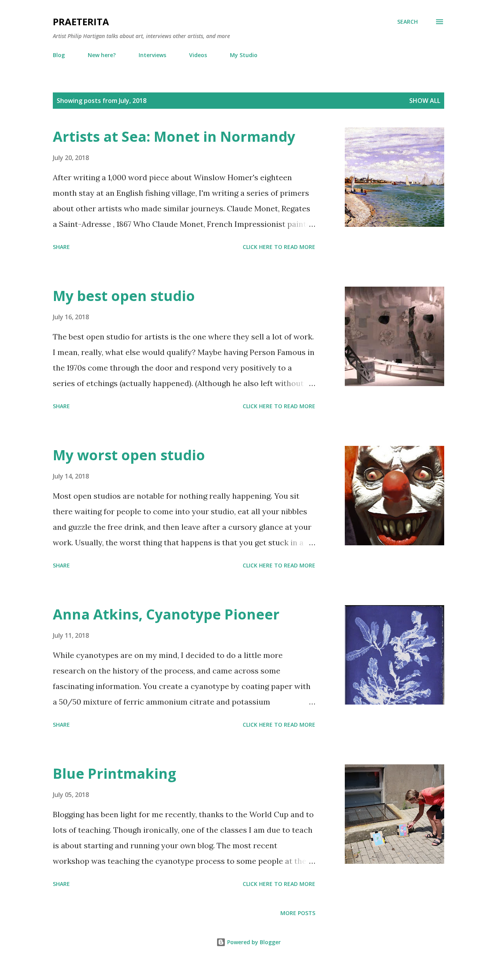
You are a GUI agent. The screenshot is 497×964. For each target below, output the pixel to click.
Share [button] (61, 247)
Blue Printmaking (114, 773)
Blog (59, 55)
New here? (102, 55)
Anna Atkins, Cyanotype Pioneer (166, 614)
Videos (198, 55)
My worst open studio (129, 455)
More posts (297, 913)
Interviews (152, 55)
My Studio (243, 55)
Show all (424, 100)
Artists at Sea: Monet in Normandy (174, 136)
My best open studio (124, 295)
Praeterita (81, 21)
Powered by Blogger (253, 942)
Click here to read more (279, 247)
